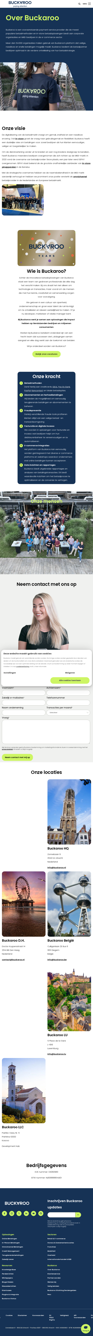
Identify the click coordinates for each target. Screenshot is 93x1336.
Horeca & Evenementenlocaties (60, 1243)
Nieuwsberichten (9, 1286)
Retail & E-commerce (56, 1239)
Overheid (51, 1255)
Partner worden (54, 1278)
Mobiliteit (51, 1251)
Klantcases (6, 1290)
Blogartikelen (7, 1282)
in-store (19, 138)
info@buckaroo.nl (56, 867)
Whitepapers (7, 1278)
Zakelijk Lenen (8, 1259)
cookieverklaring (22, 666)
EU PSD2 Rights (52, 1317)
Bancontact (37, 390)
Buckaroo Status (9, 1299)
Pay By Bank (64, 386)
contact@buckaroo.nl (13, 959)
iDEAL (55, 386)
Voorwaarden (38, 1315)
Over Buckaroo (53, 1270)
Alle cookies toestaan (70, 680)
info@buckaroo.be (57, 959)
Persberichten (8, 1274)
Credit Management (10, 1251)
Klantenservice (53, 1274)
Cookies (9, 1315)
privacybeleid (7, 749)
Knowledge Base (9, 1270)
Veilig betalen (53, 1286)
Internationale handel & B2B (59, 1259)
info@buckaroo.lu (56, 1054)
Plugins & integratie (10, 1294)
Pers (49, 1294)
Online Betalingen (9, 1239)
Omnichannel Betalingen (12, 1247)
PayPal (27, 390)
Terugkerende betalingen (13, 1255)
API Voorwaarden (80, 1316)
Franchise (51, 1247)
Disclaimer (22, 1315)
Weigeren (70, 673)
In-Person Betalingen (11, 1243)
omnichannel (80, 176)
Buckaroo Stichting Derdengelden (61, 1290)
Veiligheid (64, 1315)
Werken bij (51, 1282)
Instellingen (10, 673)
